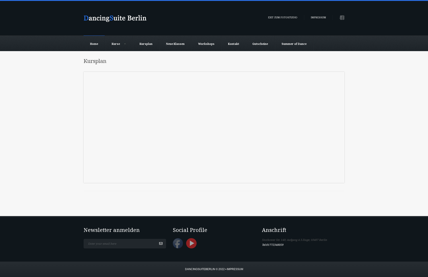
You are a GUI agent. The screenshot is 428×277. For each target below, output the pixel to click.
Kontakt (233, 44)
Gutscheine (260, 44)
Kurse (116, 44)
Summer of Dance (294, 44)
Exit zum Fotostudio (282, 17)
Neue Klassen (175, 44)
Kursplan (146, 44)
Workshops (206, 44)
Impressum (318, 17)
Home (94, 44)
